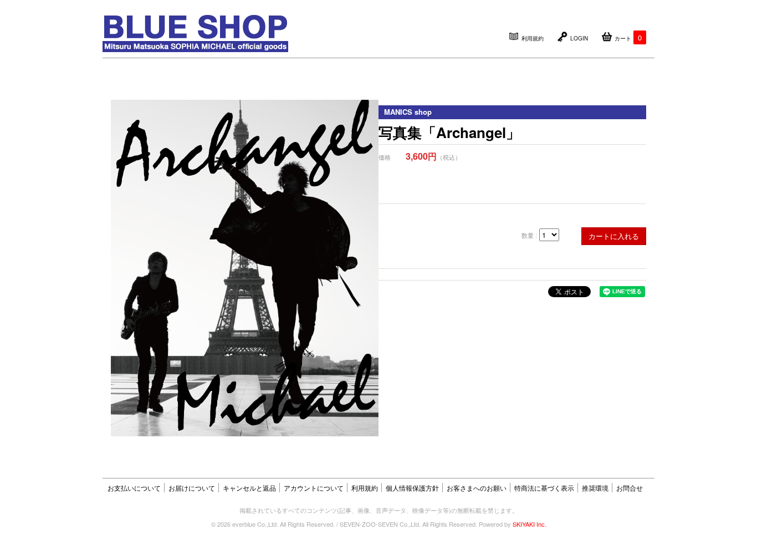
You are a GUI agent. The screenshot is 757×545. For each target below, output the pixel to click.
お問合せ (629, 487)
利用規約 (364, 487)
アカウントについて (314, 487)
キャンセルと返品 (249, 487)
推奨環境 (595, 487)
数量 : (529, 235)
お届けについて (191, 487)
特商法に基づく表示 (544, 487)
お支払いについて (134, 487)
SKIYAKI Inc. (529, 523)
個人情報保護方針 (412, 487)
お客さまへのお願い (477, 487)
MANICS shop (408, 112)
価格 (384, 157)
